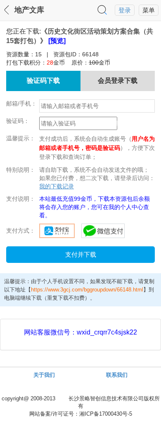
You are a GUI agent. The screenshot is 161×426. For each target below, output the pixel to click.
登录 (124, 10)
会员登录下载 (117, 80)
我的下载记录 (56, 186)
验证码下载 (43, 80)
